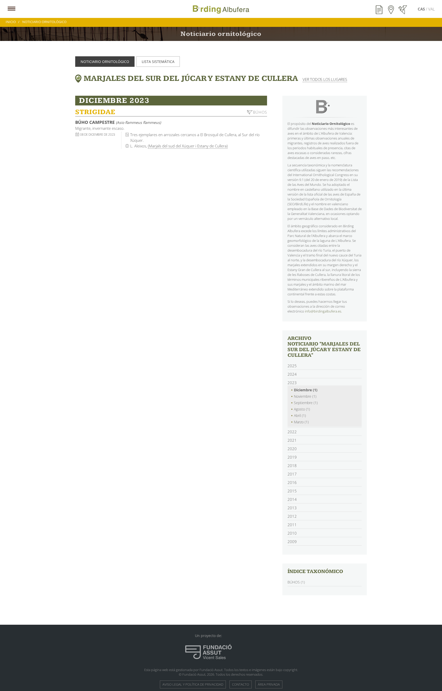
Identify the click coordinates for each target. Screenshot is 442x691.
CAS (422, 9)
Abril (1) (300, 415)
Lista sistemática (158, 61)
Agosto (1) (302, 409)
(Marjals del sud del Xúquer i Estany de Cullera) (188, 145)
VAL (431, 9)
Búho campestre (118, 122)
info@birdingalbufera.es (323, 311)
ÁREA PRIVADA (269, 684)
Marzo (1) (301, 421)
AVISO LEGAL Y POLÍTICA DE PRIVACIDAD (192, 684)
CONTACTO (240, 684)
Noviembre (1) (305, 396)
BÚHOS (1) (296, 582)
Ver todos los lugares (325, 79)
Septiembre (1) (306, 402)
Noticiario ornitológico (105, 61)
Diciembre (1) (305, 389)
